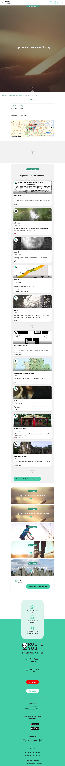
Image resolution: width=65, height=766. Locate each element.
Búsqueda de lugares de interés (38, 586)
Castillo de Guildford (20, 345)
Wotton (16, 401)
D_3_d (32, 287)
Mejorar (32, 682)
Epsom (16, 310)
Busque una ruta (34, 670)
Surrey (23, 95)
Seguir (22, 108)
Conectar (32, 691)
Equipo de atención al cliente (33, 763)
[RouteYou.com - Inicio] (8, 2)
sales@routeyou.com (33, 755)
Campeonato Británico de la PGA (24, 373)
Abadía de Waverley (20, 456)
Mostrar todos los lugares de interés (27, 479)
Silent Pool (17, 223)
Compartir (14, 108)
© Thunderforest (38, 136)
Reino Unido (13, 95)
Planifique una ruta (34, 660)
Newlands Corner (19, 195)
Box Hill (16, 252)
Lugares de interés (6, 95)
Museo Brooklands (20, 428)
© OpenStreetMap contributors (48, 136)
